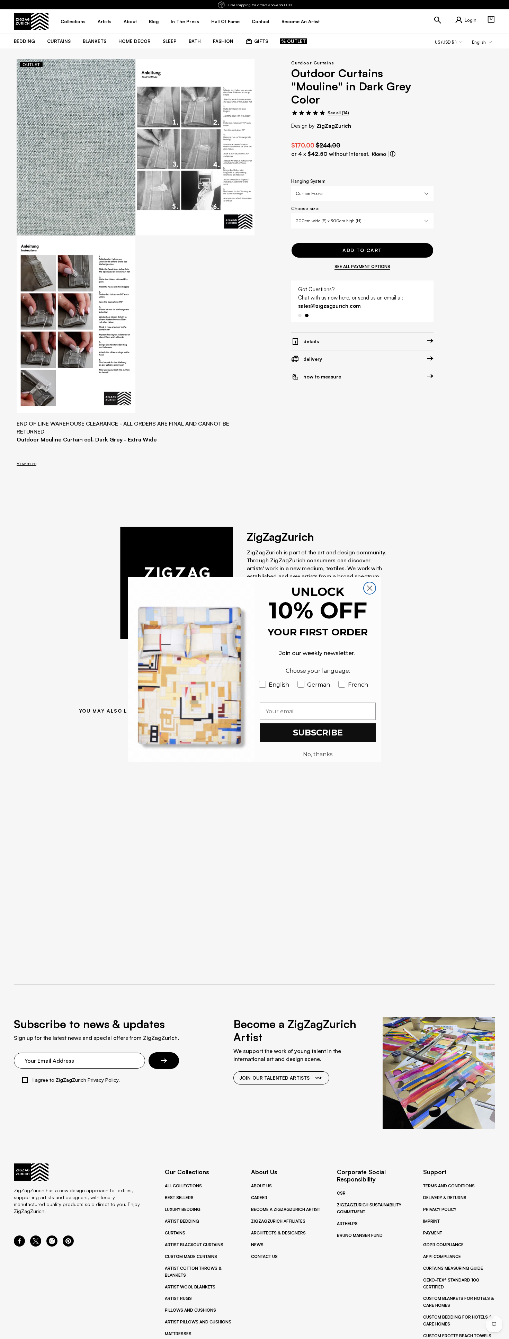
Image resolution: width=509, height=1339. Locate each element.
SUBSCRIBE (318, 732)
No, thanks (317, 754)
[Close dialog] (370, 588)
